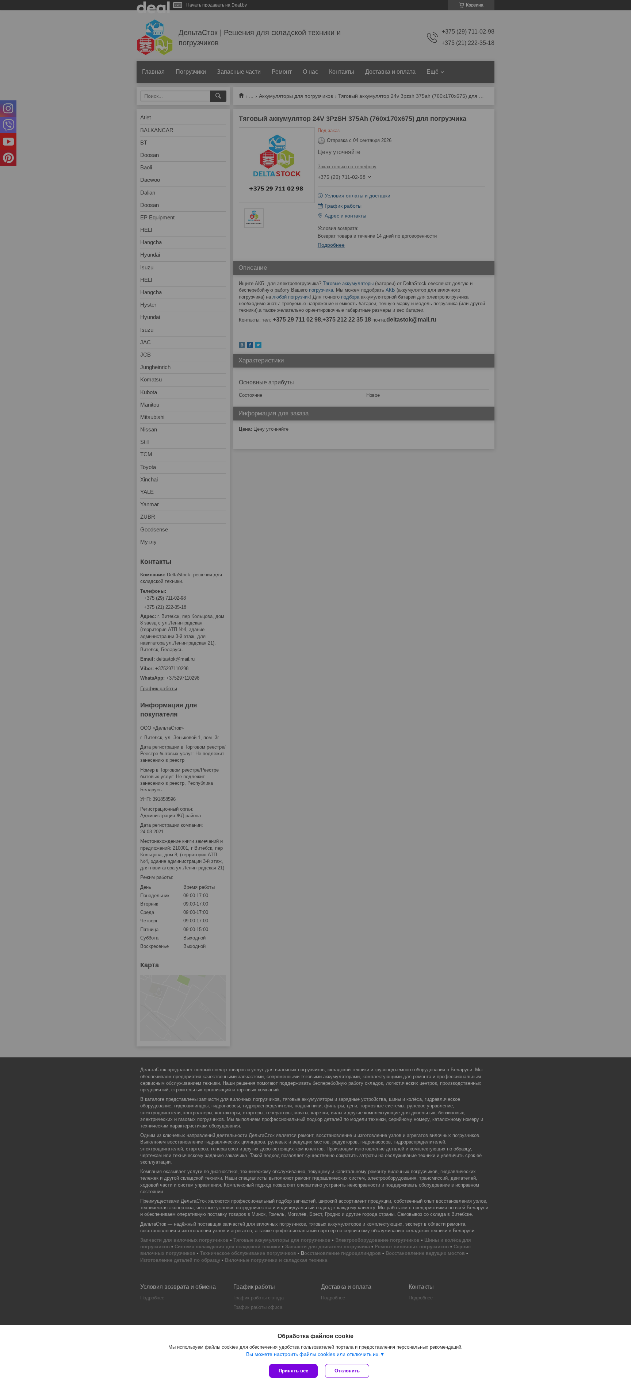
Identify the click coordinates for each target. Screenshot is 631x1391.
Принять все (293, 1370)
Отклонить (347, 1370)
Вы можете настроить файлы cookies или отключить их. (313, 1354)
